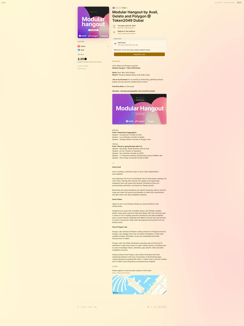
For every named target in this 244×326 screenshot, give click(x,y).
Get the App (162, 307)
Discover (83, 307)
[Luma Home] (4, 2)
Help (95, 307)
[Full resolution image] (139, 109)
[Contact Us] (154, 307)
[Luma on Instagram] (148, 307)
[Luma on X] (151, 307)
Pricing (90, 307)
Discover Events (229, 2)
